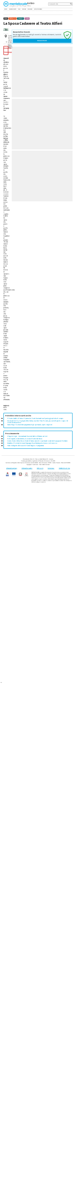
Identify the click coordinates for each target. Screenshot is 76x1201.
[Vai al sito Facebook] (66, 9)
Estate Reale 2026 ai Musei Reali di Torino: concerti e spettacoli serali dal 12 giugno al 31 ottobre (37, 441)
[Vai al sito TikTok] (69, 9)
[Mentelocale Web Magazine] (17, 4)
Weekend (30, 9)
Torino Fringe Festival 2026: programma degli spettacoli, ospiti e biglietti (29, 425)
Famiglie (20, 18)
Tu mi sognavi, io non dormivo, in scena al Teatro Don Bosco (24, 439)
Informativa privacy (11, 468)
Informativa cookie (26, 468)
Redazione (51, 468)
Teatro (27, 18)
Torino (5, 18)
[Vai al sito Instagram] (72, 9)
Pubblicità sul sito (64, 468)
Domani (24, 9)
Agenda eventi (12, 9)
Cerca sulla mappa (10, 46)
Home (5, 9)
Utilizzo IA (40, 468)
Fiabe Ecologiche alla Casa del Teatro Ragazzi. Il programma (25, 445)
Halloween (12, 18)
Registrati (42, 41)
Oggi (19, 9)
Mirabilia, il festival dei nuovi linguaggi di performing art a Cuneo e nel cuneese (32, 443)
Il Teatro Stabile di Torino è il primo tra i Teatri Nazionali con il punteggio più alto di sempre (35, 418)
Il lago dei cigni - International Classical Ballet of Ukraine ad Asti (27, 436)
